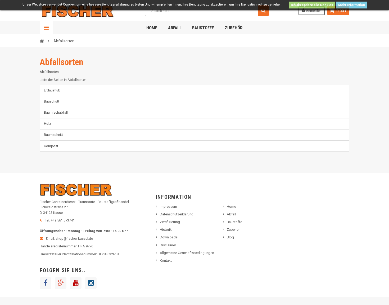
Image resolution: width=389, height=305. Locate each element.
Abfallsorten (61, 62)
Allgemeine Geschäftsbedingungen (187, 253)
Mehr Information (351, 5)
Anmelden (313, 11)
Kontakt (166, 260)
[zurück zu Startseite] (42, 40)
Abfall (175, 27)
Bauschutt (51, 101)
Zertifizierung (170, 222)
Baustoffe (203, 27)
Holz (47, 124)
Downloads (169, 237)
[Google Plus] (60, 283)
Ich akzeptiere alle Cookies (312, 5)
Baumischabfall (56, 112)
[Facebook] (45, 283)
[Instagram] (91, 283)
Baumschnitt (53, 135)
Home (151, 27)
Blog (230, 237)
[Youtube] (76, 283)
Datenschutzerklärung (176, 214)
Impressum (168, 207)
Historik (166, 230)
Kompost (51, 146)
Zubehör (234, 27)
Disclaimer (168, 245)
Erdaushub (52, 90)
